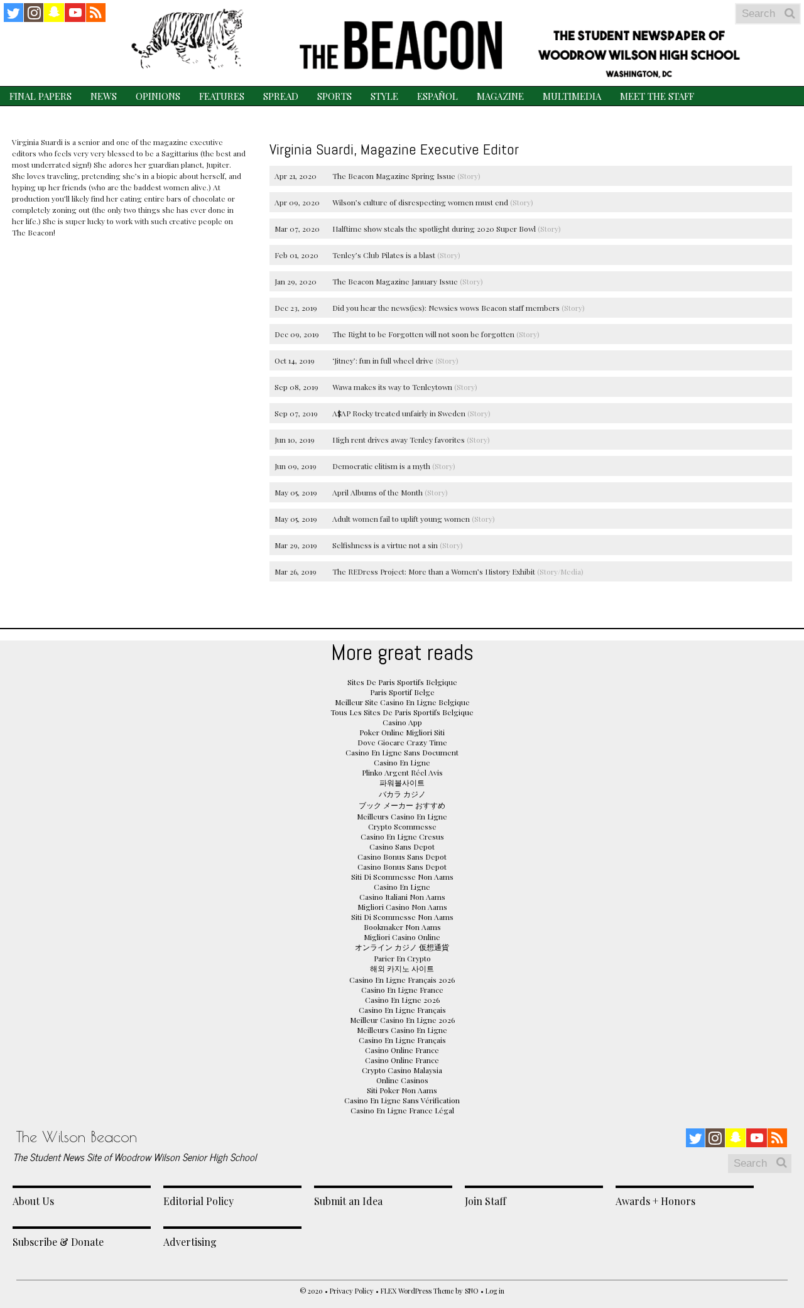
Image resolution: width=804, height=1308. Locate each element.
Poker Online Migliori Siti (402, 732)
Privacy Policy (352, 1290)
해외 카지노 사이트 (402, 968)
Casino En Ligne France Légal (402, 1110)
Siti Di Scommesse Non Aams (402, 877)
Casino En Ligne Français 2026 (402, 980)
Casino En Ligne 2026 (402, 1000)
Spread (280, 96)
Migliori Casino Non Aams (402, 907)
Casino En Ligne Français (402, 1010)
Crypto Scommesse (402, 826)
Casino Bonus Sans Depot (402, 856)
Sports (334, 96)
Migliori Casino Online (402, 937)
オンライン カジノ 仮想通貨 (402, 947)
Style (384, 96)
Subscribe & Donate (58, 1241)
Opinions (158, 96)
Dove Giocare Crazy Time (402, 742)
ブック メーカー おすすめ (402, 805)
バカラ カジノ (402, 794)
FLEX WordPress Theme (417, 1290)
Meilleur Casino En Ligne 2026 (402, 1020)
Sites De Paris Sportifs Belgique (402, 682)
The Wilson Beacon (76, 1136)
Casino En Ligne (402, 762)
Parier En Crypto (402, 958)
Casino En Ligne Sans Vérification (402, 1100)
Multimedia (572, 96)
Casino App (402, 722)
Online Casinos (402, 1080)
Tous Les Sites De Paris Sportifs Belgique (402, 712)
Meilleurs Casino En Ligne (402, 816)
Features (221, 96)
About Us (33, 1201)
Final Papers (40, 96)
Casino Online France (402, 1050)
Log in (495, 1290)
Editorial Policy (198, 1201)
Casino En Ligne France (402, 990)
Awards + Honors (655, 1201)
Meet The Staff (657, 96)
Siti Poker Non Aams (402, 1090)
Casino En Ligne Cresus (402, 836)
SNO (472, 1290)
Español (437, 96)
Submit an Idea (348, 1201)
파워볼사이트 (402, 782)
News (103, 96)
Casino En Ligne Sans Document (402, 752)
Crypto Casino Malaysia (402, 1070)
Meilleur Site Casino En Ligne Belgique (402, 702)
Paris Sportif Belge (402, 692)
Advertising (190, 1241)
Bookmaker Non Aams (402, 927)
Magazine (500, 96)
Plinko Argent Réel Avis (402, 772)
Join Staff (485, 1201)
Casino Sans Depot (402, 846)
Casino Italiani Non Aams (402, 897)
